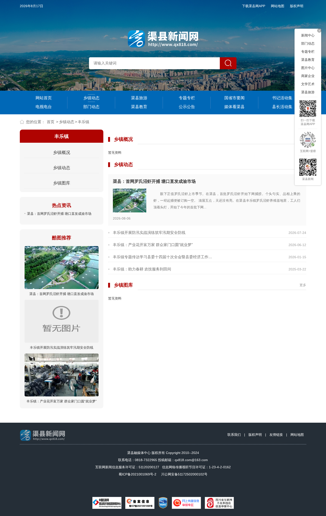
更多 (303, 285)
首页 (50, 122)
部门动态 (91, 107)
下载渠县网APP (253, 6)
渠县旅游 (139, 98)
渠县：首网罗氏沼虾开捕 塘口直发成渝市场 (59, 214)
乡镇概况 (61, 152)
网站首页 (44, 98)
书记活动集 (282, 98)
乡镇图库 (61, 183)
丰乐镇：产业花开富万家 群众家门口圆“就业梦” (61, 401)
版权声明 (296, 6)
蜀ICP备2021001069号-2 (137, 474)
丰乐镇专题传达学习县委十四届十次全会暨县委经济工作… (162, 257)
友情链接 (276, 435)
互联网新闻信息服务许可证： (127, 467)
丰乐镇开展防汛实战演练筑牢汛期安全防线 (61, 347)
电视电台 (44, 107)
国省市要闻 (234, 98)
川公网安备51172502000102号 (184, 474)
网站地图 (277, 6)
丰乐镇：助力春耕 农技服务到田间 (142, 269)
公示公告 (187, 107)
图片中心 (308, 68)
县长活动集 (282, 107)
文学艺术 (308, 84)
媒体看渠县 (234, 107)
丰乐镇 (83, 122)
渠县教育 (139, 107)
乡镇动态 (91, 98)
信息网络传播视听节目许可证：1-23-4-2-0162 (196, 467)
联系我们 (234, 435)
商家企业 (308, 76)
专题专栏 (187, 98)
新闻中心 (308, 35)
